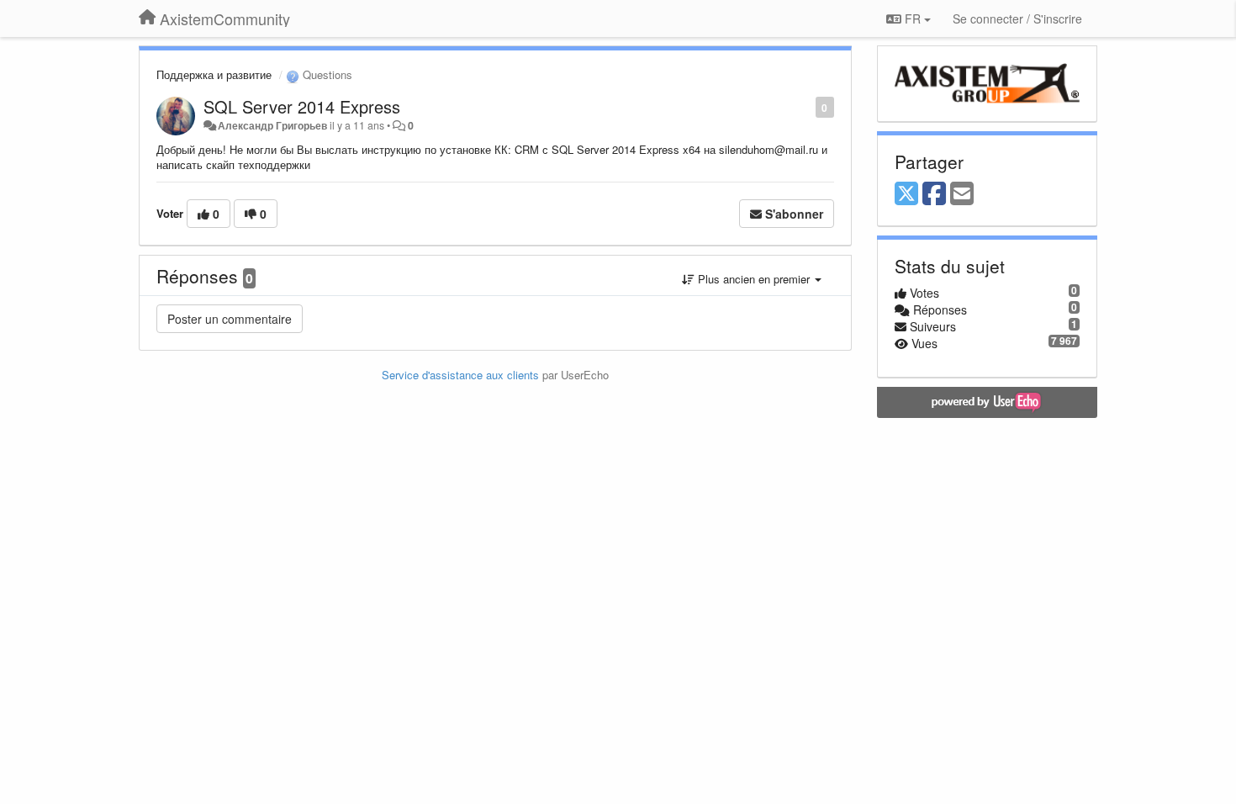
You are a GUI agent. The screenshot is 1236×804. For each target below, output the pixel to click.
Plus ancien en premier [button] (754, 279)
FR (912, 18)
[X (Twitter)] (906, 194)
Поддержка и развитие (214, 74)
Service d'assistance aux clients (460, 375)
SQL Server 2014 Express (301, 106)
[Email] (962, 194)
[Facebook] (934, 194)
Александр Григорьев (272, 125)
